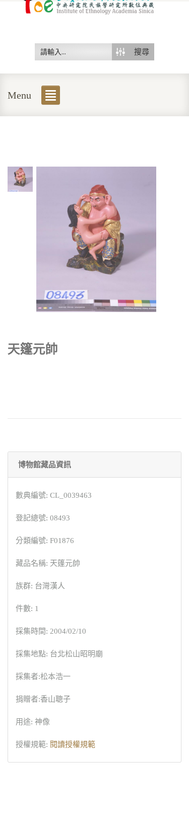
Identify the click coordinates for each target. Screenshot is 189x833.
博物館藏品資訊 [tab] (44, 465)
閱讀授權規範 (72, 744)
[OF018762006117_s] (20, 178)
